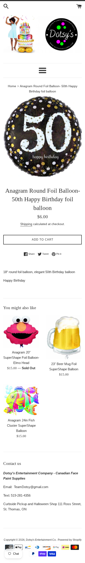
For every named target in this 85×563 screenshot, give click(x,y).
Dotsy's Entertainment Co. (41, 539)
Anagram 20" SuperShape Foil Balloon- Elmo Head (21, 357)
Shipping (26, 224)
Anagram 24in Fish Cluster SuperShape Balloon (21, 425)
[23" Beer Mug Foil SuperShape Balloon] (64, 337)
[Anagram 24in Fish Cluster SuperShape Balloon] (21, 399)
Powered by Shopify (70, 539)
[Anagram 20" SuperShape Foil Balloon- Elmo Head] (21, 331)
